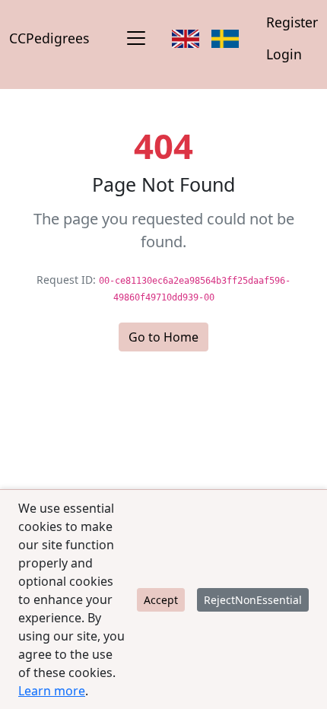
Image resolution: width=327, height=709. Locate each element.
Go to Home (163, 337)
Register (292, 22)
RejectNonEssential (253, 600)
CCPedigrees (49, 38)
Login (284, 54)
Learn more (51, 690)
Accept (161, 600)
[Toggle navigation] (136, 38)
